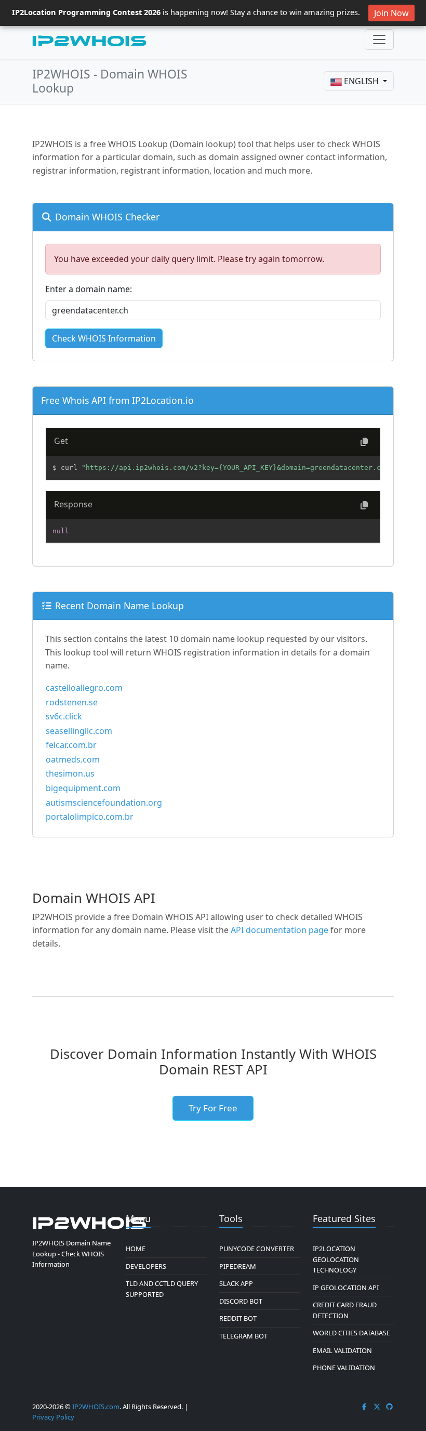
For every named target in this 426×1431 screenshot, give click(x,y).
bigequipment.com (83, 788)
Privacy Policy (53, 1417)
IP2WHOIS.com (95, 1406)
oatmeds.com (73, 759)
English (361, 81)
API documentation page (279, 930)
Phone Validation (344, 1367)
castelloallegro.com (84, 687)
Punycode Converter (256, 1248)
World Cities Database (351, 1332)
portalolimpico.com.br (90, 816)
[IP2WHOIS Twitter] (377, 1406)
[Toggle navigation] (379, 39)
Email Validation (342, 1350)
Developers (146, 1266)
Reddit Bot (238, 1318)
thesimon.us (70, 773)
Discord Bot (240, 1301)
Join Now (391, 13)
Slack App (236, 1283)
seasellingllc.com (79, 731)
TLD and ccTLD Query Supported (162, 1288)
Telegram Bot (243, 1336)
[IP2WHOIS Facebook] (364, 1406)
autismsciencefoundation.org (104, 802)
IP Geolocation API (346, 1287)
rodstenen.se (72, 702)
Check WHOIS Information (104, 338)
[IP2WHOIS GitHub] (389, 1406)
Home (135, 1248)
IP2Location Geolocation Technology (336, 1259)
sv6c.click (64, 716)
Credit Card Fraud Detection (345, 1310)
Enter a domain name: (88, 289)
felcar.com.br (71, 745)
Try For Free (213, 1108)
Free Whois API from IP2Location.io (117, 400)
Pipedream (237, 1266)
